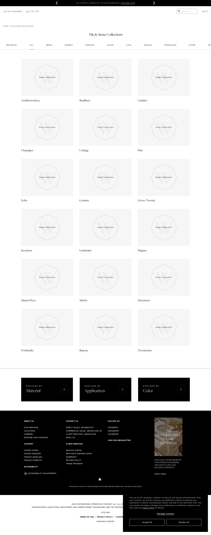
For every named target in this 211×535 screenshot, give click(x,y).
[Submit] (179, 11)
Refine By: (11, 45)
